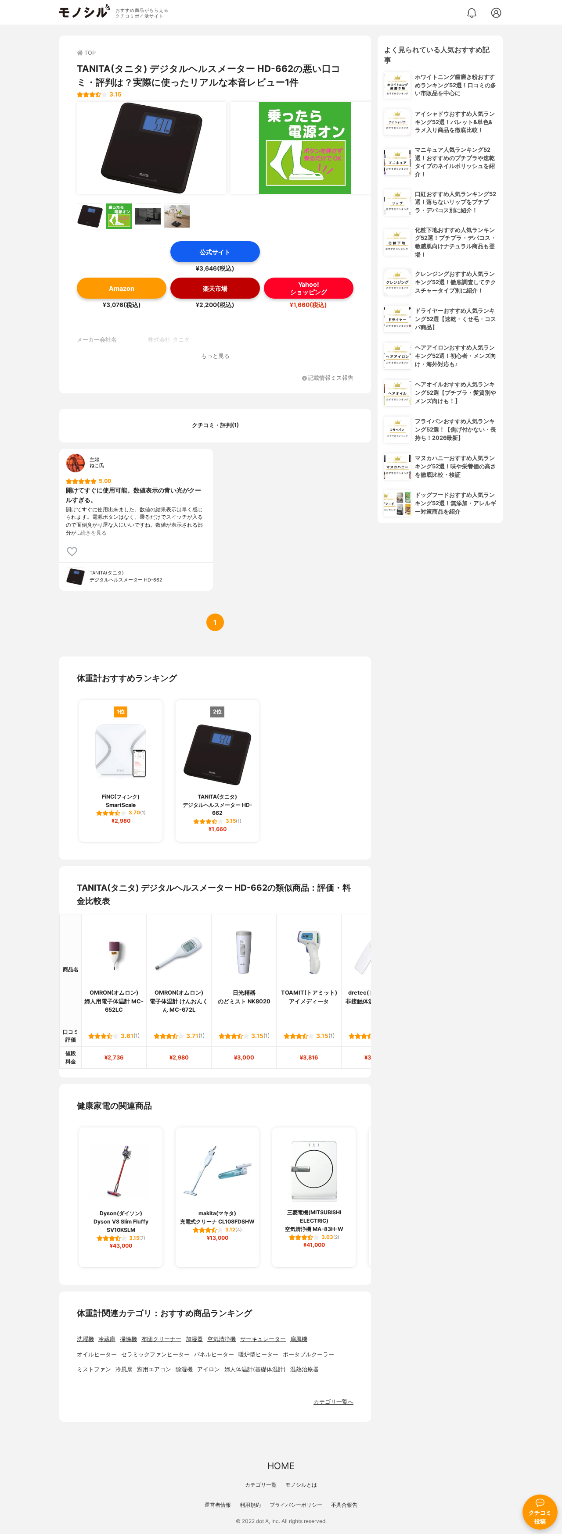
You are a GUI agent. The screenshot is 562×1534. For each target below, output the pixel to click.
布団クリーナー (161, 1339)
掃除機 (128, 1339)
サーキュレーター (263, 1339)
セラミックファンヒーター (155, 1354)
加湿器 (194, 1339)
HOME (281, 1465)
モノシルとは (301, 1484)
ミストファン (94, 1369)
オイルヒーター (97, 1354)
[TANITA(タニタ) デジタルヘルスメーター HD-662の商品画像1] (151, 148)
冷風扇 (124, 1369)
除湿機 (184, 1369)
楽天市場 (215, 288)
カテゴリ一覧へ (333, 1401)
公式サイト (215, 252)
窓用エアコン (154, 1369)
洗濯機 (85, 1339)
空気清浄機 (221, 1339)
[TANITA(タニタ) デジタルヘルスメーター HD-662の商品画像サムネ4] (177, 216)
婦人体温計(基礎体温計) (255, 1369)
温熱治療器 (304, 1369)
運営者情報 (218, 1505)
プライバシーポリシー (296, 1505)
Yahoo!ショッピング (308, 288)
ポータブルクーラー (308, 1354)
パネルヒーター (214, 1354)
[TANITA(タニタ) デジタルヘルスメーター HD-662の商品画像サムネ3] (148, 216)
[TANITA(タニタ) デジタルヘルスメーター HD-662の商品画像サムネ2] (119, 216)
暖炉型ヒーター (258, 1354)
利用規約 (250, 1505)
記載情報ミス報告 (330, 378)
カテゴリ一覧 (261, 1484)
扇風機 (298, 1339)
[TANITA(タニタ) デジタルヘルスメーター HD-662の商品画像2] (305, 148)
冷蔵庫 (106, 1339)
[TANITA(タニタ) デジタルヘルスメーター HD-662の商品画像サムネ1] (90, 216)
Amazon (121, 288)
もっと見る (215, 356)
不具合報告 (344, 1505)
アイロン (208, 1369)
